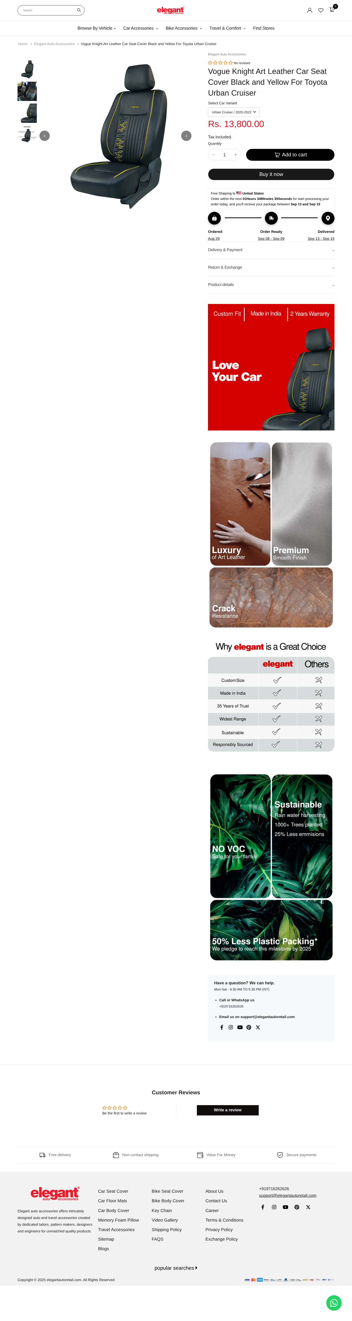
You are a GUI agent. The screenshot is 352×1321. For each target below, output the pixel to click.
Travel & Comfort (225, 28)
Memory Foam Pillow (118, 1220)
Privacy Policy (219, 1229)
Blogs (103, 1248)
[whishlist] (320, 10)
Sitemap (106, 1239)
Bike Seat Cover (167, 1191)
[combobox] (51, 10)
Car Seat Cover (113, 1191)
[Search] (79, 10)
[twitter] (308, 1208)
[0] (331, 9)
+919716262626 (231, 1006)
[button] (220, 63)
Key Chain (162, 1210)
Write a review (227, 1110)
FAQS (157, 1239)
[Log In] (309, 10)
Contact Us (216, 1200)
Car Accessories (139, 28)
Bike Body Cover (168, 1200)
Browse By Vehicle (95, 28)
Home (23, 44)
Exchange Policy (221, 1239)
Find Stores (263, 28)
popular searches (175, 1268)
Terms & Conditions (224, 1220)
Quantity (214, 143)
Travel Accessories (116, 1229)
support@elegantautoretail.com (267, 1017)
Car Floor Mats (112, 1200)
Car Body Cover (113, 1210)
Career (212, 1210)
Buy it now (271, 174)
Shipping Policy (167, 1229)
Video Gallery (165, 1220)
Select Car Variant (222, 103)
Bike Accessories (182, 28)
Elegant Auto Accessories (55, 44)
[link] (262, 1208)
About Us (214, 1191)
